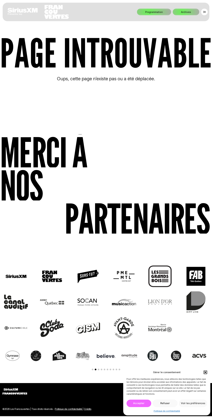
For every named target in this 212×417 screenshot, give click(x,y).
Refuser (165, 403)
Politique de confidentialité (167, 411)
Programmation (154, 12)
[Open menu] (204, 12)
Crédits (87, 409)
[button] (205, 372)
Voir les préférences (193, 403)
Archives (186, 12)
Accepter (138, 403)
